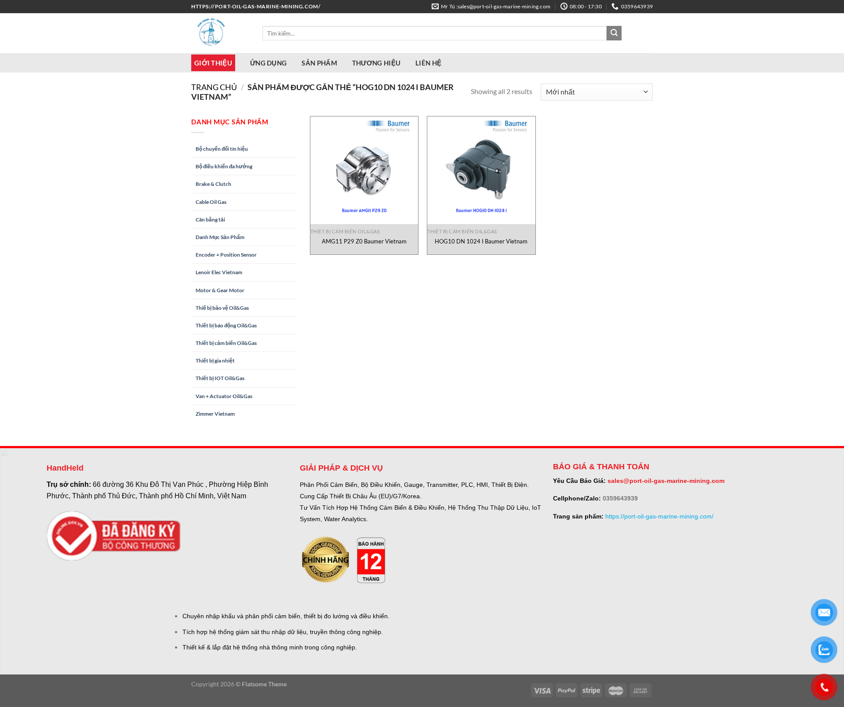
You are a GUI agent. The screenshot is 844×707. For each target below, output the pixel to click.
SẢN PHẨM (319, 63)
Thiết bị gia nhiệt (215, 360)
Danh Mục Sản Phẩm (220, 237)
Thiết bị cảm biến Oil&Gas (226, 343)
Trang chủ (214, 87)
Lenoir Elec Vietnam (219, 272)
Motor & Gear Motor (220, 290)
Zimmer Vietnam (215, 413)
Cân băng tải (210, 219)
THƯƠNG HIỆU (376, 63)
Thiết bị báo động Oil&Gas (226, 325)
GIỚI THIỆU (213, 63)
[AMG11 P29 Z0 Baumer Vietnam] (364, 170)
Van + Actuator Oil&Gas (224, 396)
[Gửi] (614, 33)
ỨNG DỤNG (268, 63)
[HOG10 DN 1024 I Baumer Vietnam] (481, 170)
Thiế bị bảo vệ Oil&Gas (222, 308)
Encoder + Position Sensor (226, 254)
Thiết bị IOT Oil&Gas (220, 378)
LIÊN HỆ (428, 63)
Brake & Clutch (213, 184)
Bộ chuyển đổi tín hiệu (222, 148)
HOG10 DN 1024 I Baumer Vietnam (481, 241)
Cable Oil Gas (211, 202)
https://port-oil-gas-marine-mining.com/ (659, 516)
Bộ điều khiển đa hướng (224, 166)
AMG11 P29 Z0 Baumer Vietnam (364, 241)
